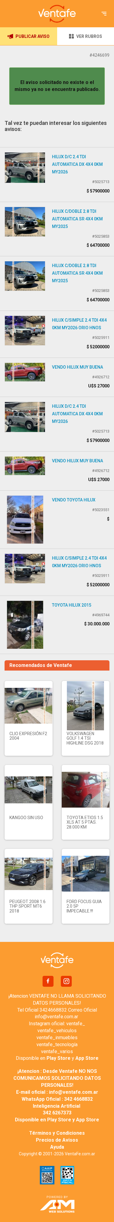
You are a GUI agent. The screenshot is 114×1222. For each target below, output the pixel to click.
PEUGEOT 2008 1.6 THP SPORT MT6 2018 (27, 906)
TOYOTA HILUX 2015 (71, 605)
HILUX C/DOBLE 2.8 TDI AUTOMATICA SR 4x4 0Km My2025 (77, 219)
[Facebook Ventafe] (48, 981)
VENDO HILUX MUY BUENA (77, 367)
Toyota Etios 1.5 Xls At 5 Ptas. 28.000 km (85, 822)
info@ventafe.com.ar (56, 1016)
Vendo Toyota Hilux (73, 499)
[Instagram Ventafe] (66, 981)
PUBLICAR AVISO (33, 36)
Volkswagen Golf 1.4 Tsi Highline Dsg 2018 (85, 738)
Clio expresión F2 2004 (28, 736)
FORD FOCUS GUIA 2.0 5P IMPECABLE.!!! (84, 906)
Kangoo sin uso (26, 817)
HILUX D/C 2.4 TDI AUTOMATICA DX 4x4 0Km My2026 (77, 164)
